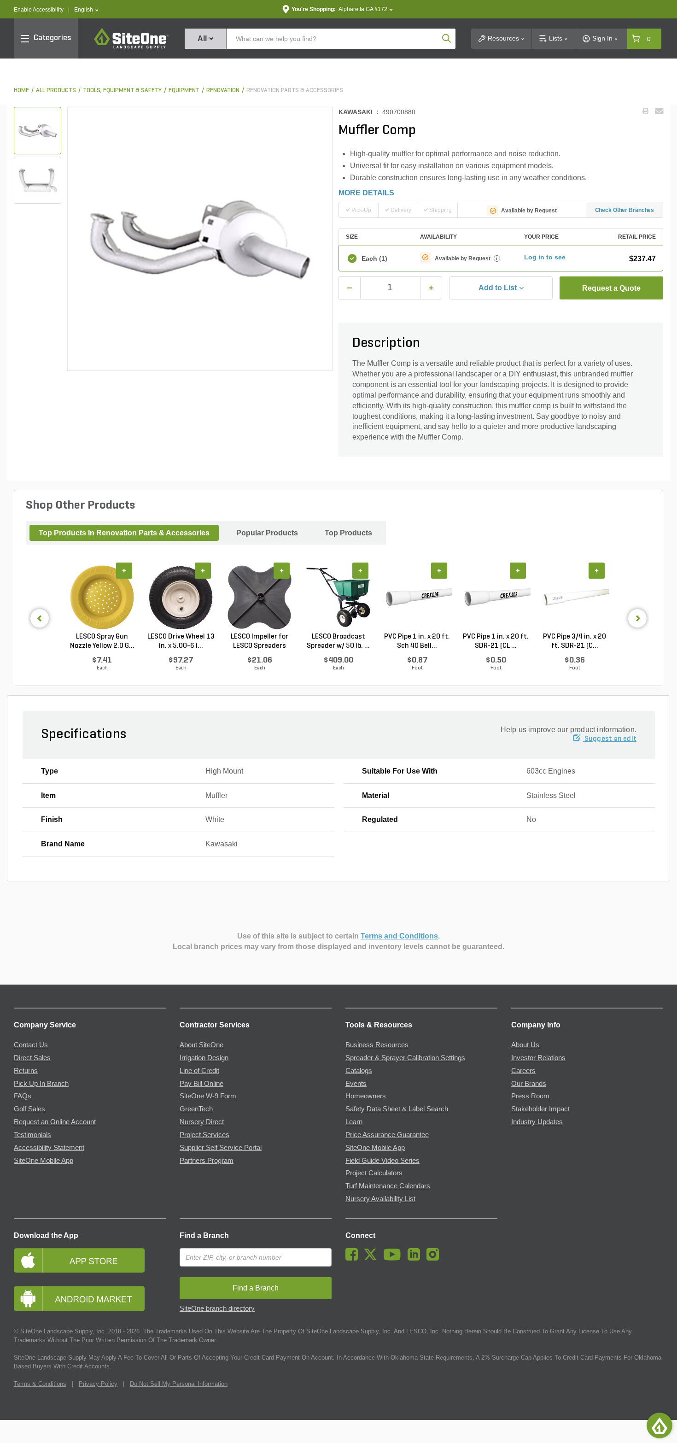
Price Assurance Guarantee (387, 1134)
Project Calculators (374, 1173)
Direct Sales (32, 1058)
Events (356, 1083)
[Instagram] (435, 1258)
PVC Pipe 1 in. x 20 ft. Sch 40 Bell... (417, 641)
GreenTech (196, 1109)
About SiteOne (201, 1045)
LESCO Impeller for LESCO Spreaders (259, 641)
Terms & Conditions (40, 1383)
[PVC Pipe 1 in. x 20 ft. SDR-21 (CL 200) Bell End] (496, 597)
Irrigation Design (204, 1058)
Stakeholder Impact (540, 1109)
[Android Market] (90, 1298)
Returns (26, 1070)
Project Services (204, 1134)
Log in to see (545, 257)
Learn (353, 1122)
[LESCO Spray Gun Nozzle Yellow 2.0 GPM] (102, 597)
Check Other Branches (624, 210)
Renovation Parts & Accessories (294, 90)
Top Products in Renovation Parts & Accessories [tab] (124, 533)
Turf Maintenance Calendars (387, 1186)
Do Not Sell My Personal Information (179, 1383)
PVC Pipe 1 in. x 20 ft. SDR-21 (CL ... (496, 641)
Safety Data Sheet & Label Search (396, 1109)
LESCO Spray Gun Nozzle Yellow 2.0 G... (102, 641)
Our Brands (528, 1083)
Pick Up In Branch (41, 1083)
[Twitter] (372, 1258)
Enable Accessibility (39, 9)
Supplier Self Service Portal (221, 1147)
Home (21, 90)
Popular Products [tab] (267, 533)
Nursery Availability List (380, 1198)
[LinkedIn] (416, 1258)
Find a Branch (204, 1235)
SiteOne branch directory (217, 1308)
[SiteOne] (131, 47)
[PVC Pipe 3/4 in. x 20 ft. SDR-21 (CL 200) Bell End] (574, 597)
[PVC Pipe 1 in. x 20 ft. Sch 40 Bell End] (417, 597)
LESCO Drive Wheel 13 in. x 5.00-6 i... (181, 641)
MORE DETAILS (366, 193)
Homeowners (365, 1096)
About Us (525, 1045)
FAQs (22, 1096)
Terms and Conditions (399, 936)
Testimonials (32, 1134)
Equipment (184, 90)
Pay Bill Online (201, 1083)
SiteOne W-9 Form (208, 1096)
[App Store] (90, 1260)
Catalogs (358, 1070)
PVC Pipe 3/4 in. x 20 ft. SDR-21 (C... (574, 641)
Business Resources (377, 1045)
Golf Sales (29, 1109)
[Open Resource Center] (659, 1425)
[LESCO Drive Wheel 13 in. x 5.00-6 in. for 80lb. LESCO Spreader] (181, 597)
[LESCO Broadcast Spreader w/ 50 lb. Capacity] (338, 597)
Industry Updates (537, 1122)
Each (374, 258)
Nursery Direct (202, 1122)
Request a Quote (611, 288)
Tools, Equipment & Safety (122, 90)
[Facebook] (353, 1258)
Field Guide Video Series (382, 1160)
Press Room (530, 1096)
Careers (523, 1070)
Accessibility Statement (49, 1147)
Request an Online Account (55, 1122)
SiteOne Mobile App (43, 1160)
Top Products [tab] (348, 533)
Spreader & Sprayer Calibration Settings (405, 1058)
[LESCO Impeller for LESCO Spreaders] (259, 597)
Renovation (222, 90)
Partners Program (206, 1160)
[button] (86, 10)
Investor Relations (538, 1058)
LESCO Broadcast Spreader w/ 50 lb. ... (338, 641)
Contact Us (31, 1045)
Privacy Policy (98, 1383)
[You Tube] (394, 1258)
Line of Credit (199, 1070)
